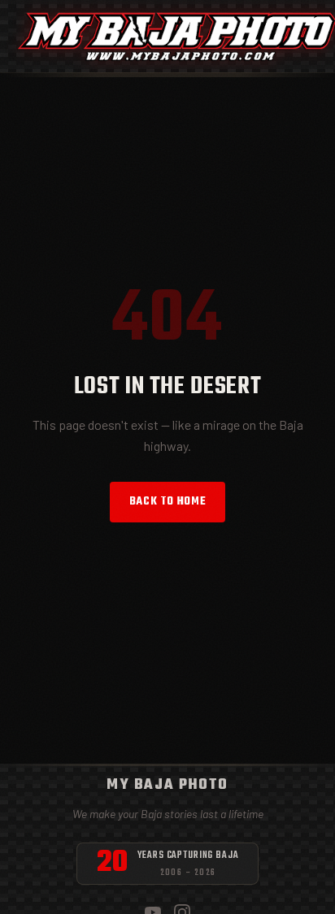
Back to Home (168, 501)
